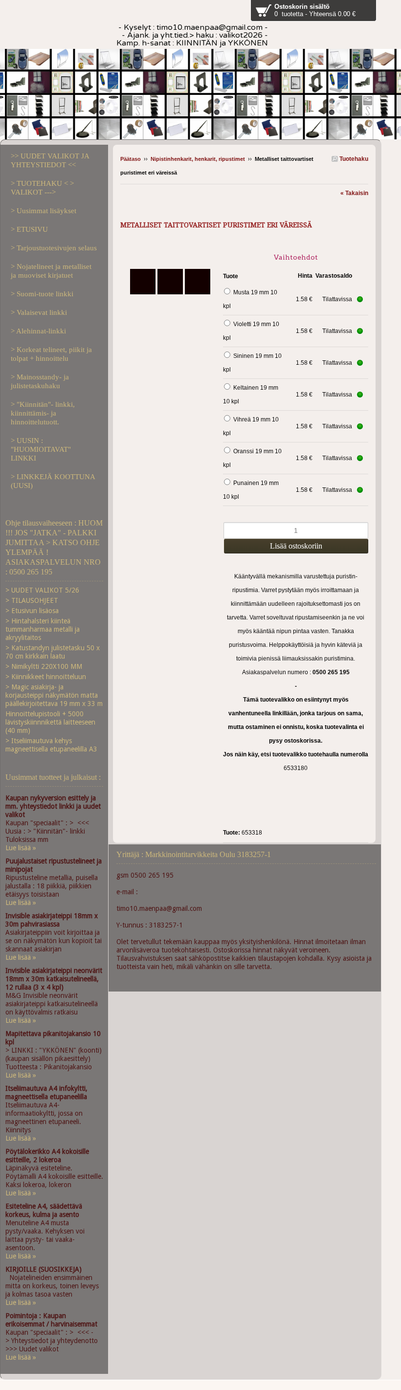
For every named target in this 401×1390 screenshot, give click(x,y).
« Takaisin (354, 193)
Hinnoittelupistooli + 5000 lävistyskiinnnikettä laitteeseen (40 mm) (50, 722)
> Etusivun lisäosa (32, 611)
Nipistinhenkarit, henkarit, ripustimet (198, 159)
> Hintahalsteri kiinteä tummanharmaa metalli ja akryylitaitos (42, 629)
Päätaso (130, 159)
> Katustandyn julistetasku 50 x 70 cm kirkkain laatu (52, 652)
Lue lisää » (20, 848)
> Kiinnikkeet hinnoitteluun (45, 677)
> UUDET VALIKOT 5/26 (42, 590)
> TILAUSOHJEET (31, 600)
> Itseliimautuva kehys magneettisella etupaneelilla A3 (51, 745)
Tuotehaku (353, 158)
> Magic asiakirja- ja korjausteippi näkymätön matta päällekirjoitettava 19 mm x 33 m (54, 695)
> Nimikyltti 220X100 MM (43, 666)
